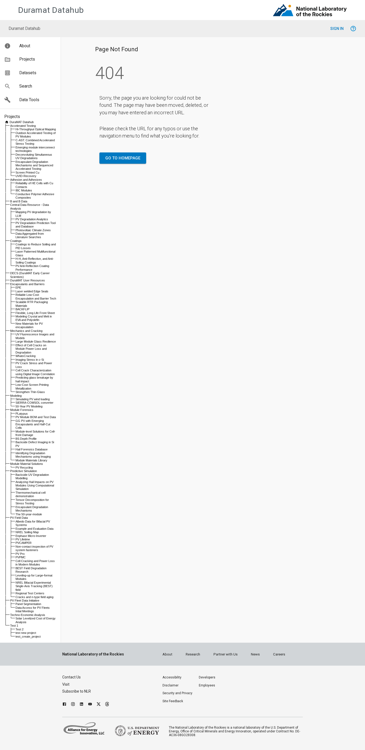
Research (193, 654)
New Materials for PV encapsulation (29, 325)
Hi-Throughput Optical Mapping (35, 129)
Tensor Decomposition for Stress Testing (32, 501)
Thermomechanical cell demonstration (30, 494)
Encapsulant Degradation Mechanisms (31, 508)
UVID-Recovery (25, 176)
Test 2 (19, 629)
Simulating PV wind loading (32, 399)
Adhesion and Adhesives (26, 179)
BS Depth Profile (26, 438)
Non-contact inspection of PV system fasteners (34, 548)
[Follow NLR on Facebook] (64, 704)
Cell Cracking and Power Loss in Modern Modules (35, 562)
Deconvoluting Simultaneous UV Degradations (33, 156)
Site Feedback (172, 701)
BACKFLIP (22, 309)
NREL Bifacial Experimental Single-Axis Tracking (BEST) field (34, 586)
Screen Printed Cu (27, 172)
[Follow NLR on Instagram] (73, 704)
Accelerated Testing (23, 125)
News (255, 654)
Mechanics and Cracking (26, 330)
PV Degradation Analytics (31, 219)
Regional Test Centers (29, 593)
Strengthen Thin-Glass (30, 392)
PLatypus (21, 413)
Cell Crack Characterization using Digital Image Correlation (35, 372)
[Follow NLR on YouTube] (90, 704)
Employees (207, 685)
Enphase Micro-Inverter (30, 535)
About (167, 654)
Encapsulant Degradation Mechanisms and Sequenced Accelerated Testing (34, 165)
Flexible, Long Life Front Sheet (35, 313)
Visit (65, 684)
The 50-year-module (28, 514)
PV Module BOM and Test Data (35, 417)
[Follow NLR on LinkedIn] (81, 704)
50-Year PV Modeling (28, 406)
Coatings (16, 240)
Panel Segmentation (28, 604)
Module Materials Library (31, 460)
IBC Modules (23, 190)
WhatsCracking (25, 356)
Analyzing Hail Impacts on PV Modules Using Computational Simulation (34, 485)
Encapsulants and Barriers (27, 284)
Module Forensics (21, 409)
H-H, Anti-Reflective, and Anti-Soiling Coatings (34, 260)
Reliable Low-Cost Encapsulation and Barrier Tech (35, 296)
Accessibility (171, 677)
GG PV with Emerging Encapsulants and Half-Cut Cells (32, 424)
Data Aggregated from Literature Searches (29, 235)
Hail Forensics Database (31, 449)
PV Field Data (19, 517)
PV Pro (20, 553)
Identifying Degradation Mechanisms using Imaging (33, 454)
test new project (25, 632)
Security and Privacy (177, 693)
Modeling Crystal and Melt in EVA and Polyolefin (33, 318)
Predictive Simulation (23, 471)
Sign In (337, 28)
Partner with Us (225, 654)
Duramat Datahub (51, 10)
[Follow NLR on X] (98, 704)
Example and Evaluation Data (34, 528)
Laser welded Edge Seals (31, 291)
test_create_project (28, 636)
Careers (279, 654)
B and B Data (18, 201)
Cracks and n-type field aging (34, 597)
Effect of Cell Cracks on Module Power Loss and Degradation (31, 349)
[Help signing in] (353, 28)
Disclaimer (170, 685)
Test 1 (14, 625)
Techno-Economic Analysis (27, 615)
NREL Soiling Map (27, 532)
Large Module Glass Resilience (35, 341)
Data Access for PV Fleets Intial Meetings (32, 609)
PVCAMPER (23, 542)
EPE (18, 287)
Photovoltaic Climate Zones (33, 230)
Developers (207, 677)
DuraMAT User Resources (27, 280)
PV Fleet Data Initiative (24, 600)
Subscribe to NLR (76, 691)
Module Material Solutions (26, 463)
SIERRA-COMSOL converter (34, 402)
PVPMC (20, 557)
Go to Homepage (122, 158)
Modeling (16, 395)
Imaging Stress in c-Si (29, 359)
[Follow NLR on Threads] (107, 704)
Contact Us (71, 677)
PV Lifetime (22, 539)
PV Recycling (24, 467)
